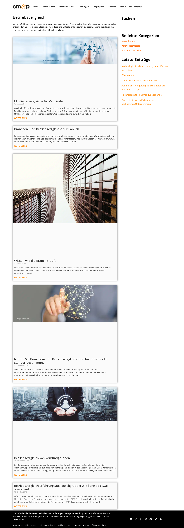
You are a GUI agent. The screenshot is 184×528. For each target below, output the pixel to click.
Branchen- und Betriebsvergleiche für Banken (46, 129)
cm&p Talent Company (131, 6)
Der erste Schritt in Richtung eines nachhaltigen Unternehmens (138, 102)
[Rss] (161, 519)
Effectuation (127, 75)
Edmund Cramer (66, 6)
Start (35, 6)
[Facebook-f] (141, 519)
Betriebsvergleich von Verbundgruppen (42, 458)
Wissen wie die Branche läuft (34, 261)
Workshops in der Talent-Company (139, 80)
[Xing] (136, 519)
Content (112, 6)
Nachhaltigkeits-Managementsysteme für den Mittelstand (144, 68)
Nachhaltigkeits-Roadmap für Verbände (141, 94)
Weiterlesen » (21, 118)
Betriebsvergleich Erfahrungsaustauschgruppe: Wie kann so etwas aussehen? (61, 487)
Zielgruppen (98, 6)
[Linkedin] (131, 519)
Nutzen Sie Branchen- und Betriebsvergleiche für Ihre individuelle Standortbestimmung (60, 361)
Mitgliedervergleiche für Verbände (38, 101)
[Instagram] (146, 519)
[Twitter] (156, 519)
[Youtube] (151, 519)
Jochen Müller (48, 6)
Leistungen (84, 6)
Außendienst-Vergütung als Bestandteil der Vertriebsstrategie (143, 87)
